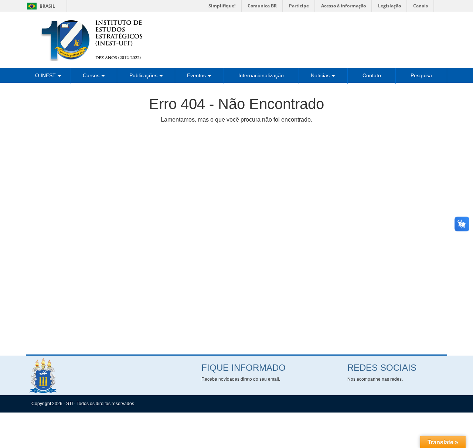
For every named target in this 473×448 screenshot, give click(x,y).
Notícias (320, 75)
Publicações (143, 75)
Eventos (196, 75)
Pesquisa (421, 75)
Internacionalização (261, 75)
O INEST (45, 75)
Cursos (91, 75)
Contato (372, 75)
